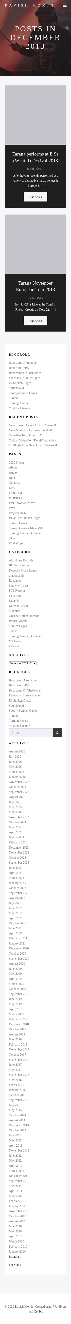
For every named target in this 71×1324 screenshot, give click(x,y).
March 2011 (16, 1196)
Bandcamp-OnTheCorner (25, 373)
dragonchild (16, 575)
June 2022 (15, 908)
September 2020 (19, 958)
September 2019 (19, 994)
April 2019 (15, 1009)
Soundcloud (16, 388)
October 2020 (17, 953)
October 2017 (17, 1054)
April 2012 (15, 1165)
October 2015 (17, 1095)
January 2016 (17, 1090)
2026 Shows (16, 462)
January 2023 (17, 883)
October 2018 (17, 1029)
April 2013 (15, 1145)
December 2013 (19, 1125)
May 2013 (15, 1140)
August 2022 (17, 898)
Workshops (16, 543)
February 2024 (18, 842)
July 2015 (15, 1105)
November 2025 (19, 781)
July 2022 (15, 903)
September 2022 (19, 893)
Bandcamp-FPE (19, 367)
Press (12, 508)
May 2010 (15, 1231)
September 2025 (19, 792)
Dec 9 (40, 297)
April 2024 (15, 832)
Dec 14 (40, 168)
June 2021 (15, 928)
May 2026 (15, 766)
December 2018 (19, 1024)
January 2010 (17, 1251)
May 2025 (15, 807)
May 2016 (15, 1079)
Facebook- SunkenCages (24, 377)
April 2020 (15, 978)
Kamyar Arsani (18, 605)
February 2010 (18, 1246)
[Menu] (64, 5)
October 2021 (17, 923)
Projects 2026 (17, 513)
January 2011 (17, 1206)
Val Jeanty (15, 641)
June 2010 (15, 1226)
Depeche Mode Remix (23, 570)
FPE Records (17, 590)
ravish (31, 168)
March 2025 (16, 812)
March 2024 (16, 837)
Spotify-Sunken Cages (23, 393)
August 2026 (17, 751)
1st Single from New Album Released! (33, 445)
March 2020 (16, 984)
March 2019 (16, 1014)
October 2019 (17, 988)
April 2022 (15, 918)
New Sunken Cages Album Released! (32, 425)
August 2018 (17, 1034)
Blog (12, 477)
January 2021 (17, 943)
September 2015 (19, 1100)
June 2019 (15, 999)
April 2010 (15, 1236)
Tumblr (13, 398)
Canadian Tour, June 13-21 (26, 435)
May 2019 (15, 1004)
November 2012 (19, 1150)
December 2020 (19, 948)
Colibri (38, 1311)
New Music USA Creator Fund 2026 (32, 430)
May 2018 (15, 1039)
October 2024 (17, 822)
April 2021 (15, 933)
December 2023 (19, 847)
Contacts (14, 482)
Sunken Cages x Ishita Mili (26, 528)
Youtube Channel (20, 408)
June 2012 (15, 1155)
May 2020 (15, 973)
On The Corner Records (24, 615)
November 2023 (19, 852)
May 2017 (15, 1069)
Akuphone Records (21, 560)
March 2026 (16, 771)
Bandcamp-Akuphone (22, 362)
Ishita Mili (15, 595)
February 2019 (18, 1019)
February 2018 (18, 1044)
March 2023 (16, 877)
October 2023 (17, 857)
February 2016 (18, 1085)
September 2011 (19, 1181)
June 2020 (15, 968)
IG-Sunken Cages (20, 383)
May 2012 (15, 1160)
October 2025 (17, 786)
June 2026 (15, 761)
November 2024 (19, 817)
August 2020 (17, 963)
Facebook (15, 1264)
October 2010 (17, 1216)
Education (15, 580)
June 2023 (15, 867)
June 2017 (15, 1064)
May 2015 (15, 1110)
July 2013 (15, 1135)
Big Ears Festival (19, 565)
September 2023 (19, 862)
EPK (12, 487)
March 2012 (16, 1170)
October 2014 (17, 1115)
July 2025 (15, 802)
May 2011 (15, 1185)
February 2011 (18, 1201)
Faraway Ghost (18, 585)
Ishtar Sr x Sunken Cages (24, 518)
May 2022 (15, 913)
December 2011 (19, 1175)
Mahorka (14, 611)
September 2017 (19, 1059)
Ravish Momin (18, 621)
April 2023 (15, 872)
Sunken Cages (18, 523)
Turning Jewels (18, 403)
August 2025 (17, 797)
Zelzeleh (14, 646)
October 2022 (17, 887)
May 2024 (15, 827)
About (13, 467)
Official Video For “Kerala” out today (32, 440)
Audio (13, 472)
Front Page (15, 492)
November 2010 (19, 1211)
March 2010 (16, 1241)
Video (12, 538)
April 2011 (15, 1191)
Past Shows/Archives (22, 503)
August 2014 (17, 1120)
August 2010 (17, 1221)
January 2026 (17, 776)
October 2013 (17, 1130)
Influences (15, 497)
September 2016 (19, 1074)
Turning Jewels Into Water (25, 533)
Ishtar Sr (14, 600)
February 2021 (18, 938)
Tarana (13, 631)
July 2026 (15, 756)
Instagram (15, 1256)
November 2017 (19, 1049)
